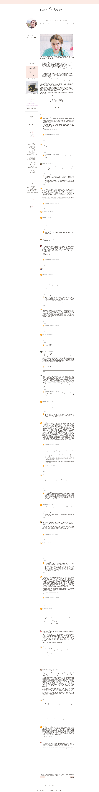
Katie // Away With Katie (46, 669)
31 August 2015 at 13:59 (48, 542)
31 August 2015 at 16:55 (55, 391)
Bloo (43, 542)
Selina (43, 422)
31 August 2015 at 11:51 (48, 422)
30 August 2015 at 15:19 (49, 163)
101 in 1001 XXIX (32, 146)
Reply (43, 130)
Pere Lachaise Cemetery (32, 168)
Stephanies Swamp (45, 239)
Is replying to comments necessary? (32, 166)
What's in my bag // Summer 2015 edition (32, 150)
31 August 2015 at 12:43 (49, 474)
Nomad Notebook (49, 736)
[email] (53, 785)
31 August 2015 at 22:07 (55, 597)
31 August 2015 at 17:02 (55, 444)
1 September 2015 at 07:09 (52, 630)
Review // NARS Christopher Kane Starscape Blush (32, 192)
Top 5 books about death (32, 157)
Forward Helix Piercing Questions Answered (31, 78)
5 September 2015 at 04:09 (50, 726)
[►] (29, 134)
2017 (31, 131)
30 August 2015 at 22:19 (55, 134)
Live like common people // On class (32, 145)
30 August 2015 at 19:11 (49, 274)
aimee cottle (44, 351)
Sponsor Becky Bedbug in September (32, 141)
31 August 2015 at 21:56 (55, 512)
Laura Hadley (44, 608)
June (31, 199)
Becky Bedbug (47, 134)
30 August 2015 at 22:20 (55, 154)
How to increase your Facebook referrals (32, 154)
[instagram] (45, 785)
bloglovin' (55, 129)
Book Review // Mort (32, 147)
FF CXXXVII (32, 148)
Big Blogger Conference (32, 158)
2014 (31, 206)
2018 (31, 130)
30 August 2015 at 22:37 (50, 334)
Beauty (31, 116)
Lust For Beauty (44, 338)
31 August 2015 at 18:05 (51, 465)
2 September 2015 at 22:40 (54, 669)
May (31, 200)
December (31, 134)
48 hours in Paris (32, 171)
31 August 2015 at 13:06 (49, 504)
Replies (45, 132)
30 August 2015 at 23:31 (53, 374)
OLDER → (72, 777)
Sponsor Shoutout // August (32, 151)
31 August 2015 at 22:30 (50, 608)
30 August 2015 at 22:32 (55, 325)
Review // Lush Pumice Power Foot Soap (32, 170)
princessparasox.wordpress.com (48, 129)
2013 (31, 207)
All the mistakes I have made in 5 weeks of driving (32, 194)
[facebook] (49, 785)
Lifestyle (31, 118)
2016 (31, 132)
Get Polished (46, 790)
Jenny (43, 143)
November (31, 135)
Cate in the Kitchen (45, 225)
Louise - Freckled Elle (45, 374)
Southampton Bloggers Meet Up (32, 167)
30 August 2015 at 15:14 (48, 143)
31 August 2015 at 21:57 (54, 534)
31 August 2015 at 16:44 (55, 344)
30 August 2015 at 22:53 (50, 351)
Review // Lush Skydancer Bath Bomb (32, 143)
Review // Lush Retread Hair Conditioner (32, 153)
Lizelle (43, 268)
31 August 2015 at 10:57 (49, 401)
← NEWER (42, 777)
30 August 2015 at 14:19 (49, 117)
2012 (31, 208)
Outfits (31, 119)
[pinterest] (48, 785)
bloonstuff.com (44, 556)
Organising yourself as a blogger (31, 108)
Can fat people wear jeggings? (32, 189)
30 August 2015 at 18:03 (48, 268)
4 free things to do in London (32, 156)
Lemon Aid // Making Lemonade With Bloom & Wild (32, 162)
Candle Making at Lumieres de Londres (32, 180)
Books (32, 117)
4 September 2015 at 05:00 (50, 699)
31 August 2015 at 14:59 (49, 576)
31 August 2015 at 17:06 (55, 492)
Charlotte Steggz (45, 630)
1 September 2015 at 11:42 (50, 646)
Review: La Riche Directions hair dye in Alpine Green (31, 93)
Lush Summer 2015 (32, 164)
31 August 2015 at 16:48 (55, 366)
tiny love (43, 163)
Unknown (44, 117)
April (31, 201)
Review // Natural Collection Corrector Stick (32, 186)
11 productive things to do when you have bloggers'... (32, 183)
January (31, 205)
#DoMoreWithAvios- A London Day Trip (32, 188)
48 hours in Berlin (32, 172)
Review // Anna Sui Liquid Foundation (32, 177)
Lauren (43, 211)
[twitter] (46, 785)
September (31, 137)
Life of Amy (44, 334)
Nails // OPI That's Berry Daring (32, 159)
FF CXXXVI (32, 163)
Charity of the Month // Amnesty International (32, 191)
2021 (31, 126)
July (31, 198)
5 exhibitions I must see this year (32, 184)
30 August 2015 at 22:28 (55, 259)
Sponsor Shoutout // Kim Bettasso (32, 160)
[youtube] (51, 785)
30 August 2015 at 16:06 (49, 211)
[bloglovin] (52, 785)
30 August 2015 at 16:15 (49, 217)
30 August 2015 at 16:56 (52, 239)
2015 (31, 133)
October (31, 136)
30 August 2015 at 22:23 (55, 203)
